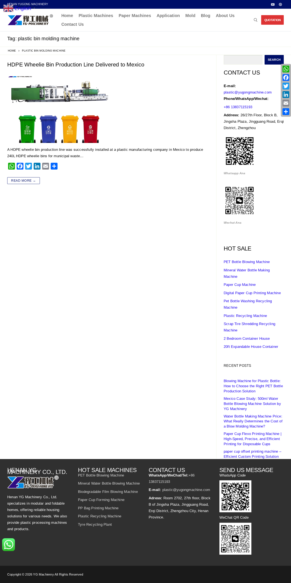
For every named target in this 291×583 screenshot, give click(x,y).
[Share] (286, 111)
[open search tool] (256, 20)
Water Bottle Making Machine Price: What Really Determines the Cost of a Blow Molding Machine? (253, 421)
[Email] (286, 103)
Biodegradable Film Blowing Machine (108, 492)
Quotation (272, 20)
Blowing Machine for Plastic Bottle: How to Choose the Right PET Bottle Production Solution (253, 386)
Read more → (23, 180)
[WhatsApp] (286, 69)
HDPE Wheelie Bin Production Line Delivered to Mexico (75, 65)
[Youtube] (272, 4)
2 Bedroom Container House (247, 339)
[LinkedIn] (286, 94)
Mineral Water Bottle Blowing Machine (109, 483)
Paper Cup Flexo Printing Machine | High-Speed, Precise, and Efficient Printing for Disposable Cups (252, 439)
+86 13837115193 (238, 107)
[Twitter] (286, 86)
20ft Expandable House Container (251, 347)
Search (274, 59)
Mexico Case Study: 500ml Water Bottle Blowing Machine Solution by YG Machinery (252, 404)
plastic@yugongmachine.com (248, 92)
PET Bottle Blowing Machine (247, 262)
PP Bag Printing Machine (98, 508)
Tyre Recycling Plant (95, 525)
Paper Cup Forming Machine (101, 500)
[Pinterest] (280, 4)
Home (12, 50)
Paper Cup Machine (240, 285)
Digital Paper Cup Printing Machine (252, 293)
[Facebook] (286, 77)
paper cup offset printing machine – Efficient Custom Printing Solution (252, 454)
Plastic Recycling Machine (245, 316)
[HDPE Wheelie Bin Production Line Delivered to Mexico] (57, 109)
